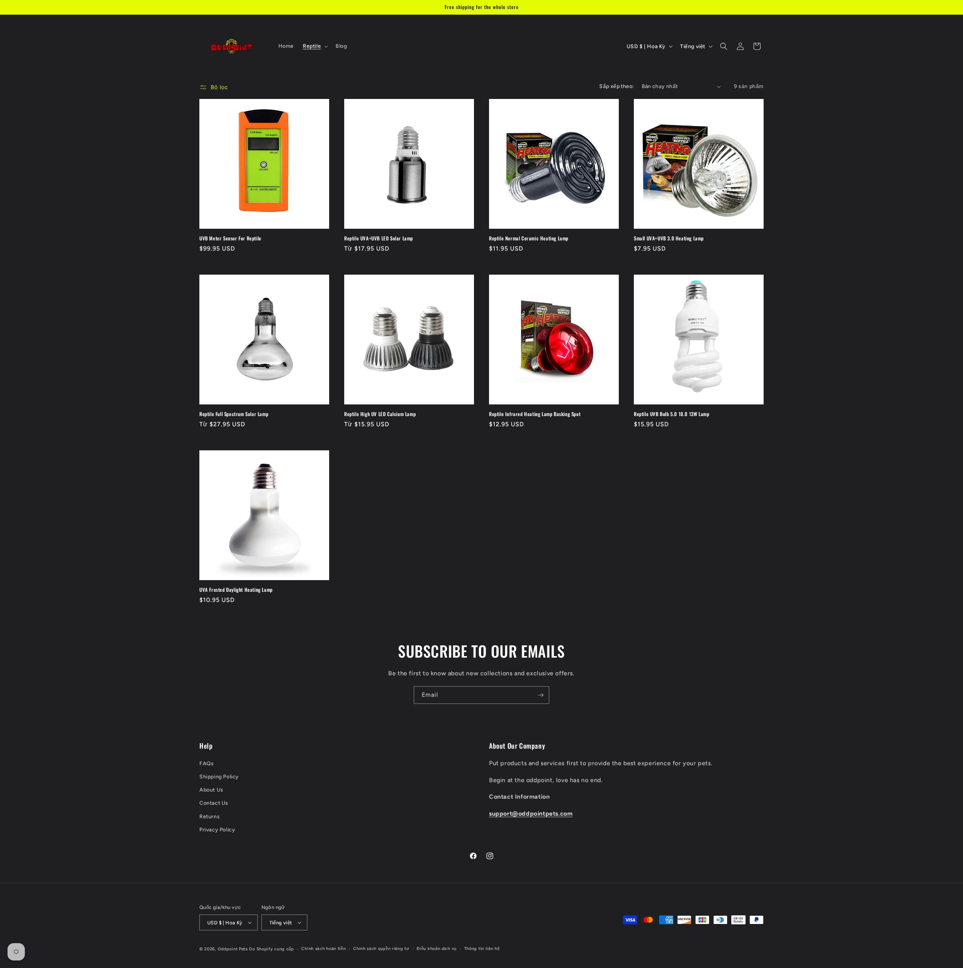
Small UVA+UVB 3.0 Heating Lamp (669, 238)
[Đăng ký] (540, 695)
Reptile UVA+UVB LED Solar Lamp (378, 238)
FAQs (206, 763)
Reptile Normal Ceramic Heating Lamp (528, 238)
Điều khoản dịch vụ (436, 948)
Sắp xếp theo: (616, 86)
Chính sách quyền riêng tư (381, 948)
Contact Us (213, 803)
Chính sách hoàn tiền (323, 948)
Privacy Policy (217, 830)
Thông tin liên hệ (482, 948)
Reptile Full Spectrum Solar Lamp (233, 414)
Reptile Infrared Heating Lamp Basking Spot (534, 414)
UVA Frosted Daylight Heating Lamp (236, 590)
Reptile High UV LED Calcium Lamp (380, 414)
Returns (209, 816)
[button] (314, 46)
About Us (211, 790)
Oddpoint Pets (233, 949)
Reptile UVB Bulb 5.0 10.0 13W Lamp (671, 414)
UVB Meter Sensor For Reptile (230, 238)
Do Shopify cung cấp (271, 949)
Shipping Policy (219, 776)
